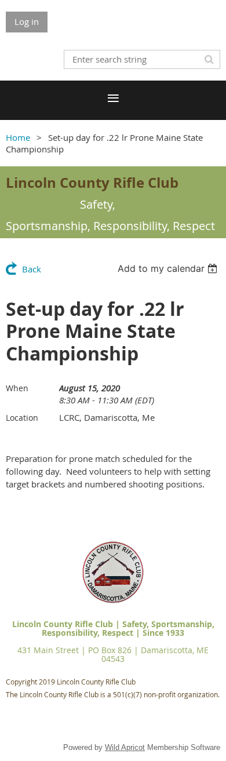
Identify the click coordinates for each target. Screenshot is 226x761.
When (17, 388)
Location (22, 417)
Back (31, 269)
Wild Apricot (125, 747)
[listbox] (169, 268)
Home (18, 137)
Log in (26, 21)
